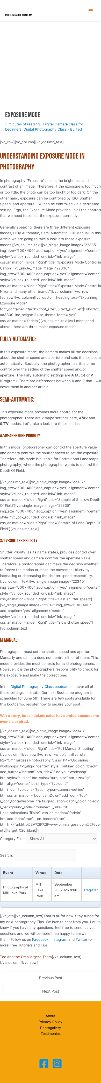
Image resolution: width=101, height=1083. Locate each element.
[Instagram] (57, 1064)
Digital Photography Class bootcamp (41, 687)
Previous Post (50, 977)
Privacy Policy (50, 1022)
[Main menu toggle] (90, 10)
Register (91, 890)
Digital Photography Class (45, 129)
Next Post (50, 991)
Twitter (81, 939)
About (50, 1016)
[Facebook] (44, 1064)
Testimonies (51, 1033)
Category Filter (12, 839)
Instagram (59, 939)
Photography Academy (19, 15)
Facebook (40, 939)
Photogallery (50, 1028)
